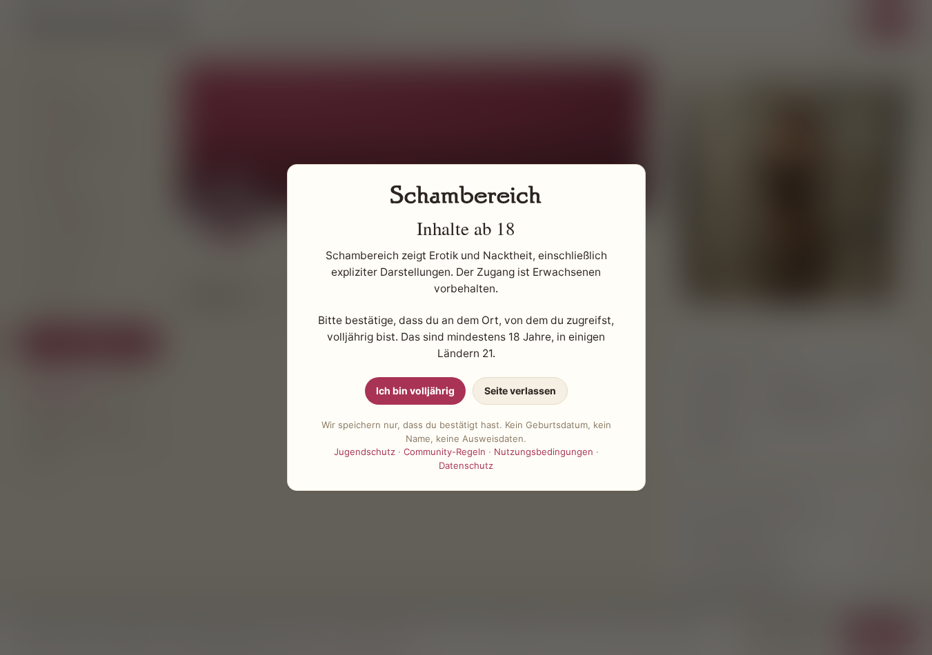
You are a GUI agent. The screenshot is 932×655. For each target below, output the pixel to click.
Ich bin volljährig (415, 390)
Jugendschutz (364, 451)
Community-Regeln (445, 451)
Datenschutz (466, 465)
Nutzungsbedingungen (543, 451)
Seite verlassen (520, 390)
